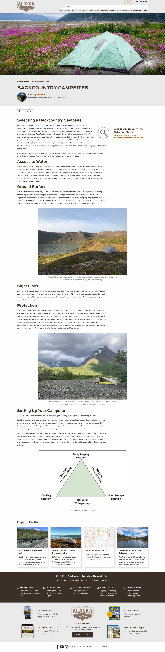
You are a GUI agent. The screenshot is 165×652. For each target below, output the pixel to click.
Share (28, 111)
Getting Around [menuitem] (123, 10)
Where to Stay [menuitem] (136, 10)
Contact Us (82, 635)
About (135, 2)
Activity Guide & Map (133, 628)
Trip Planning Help (82, 623)
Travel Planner (130, 610)
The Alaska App (45, 628)
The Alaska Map (45, 610)
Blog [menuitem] (145, 10)
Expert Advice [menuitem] (64, 10)
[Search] (63, 6)
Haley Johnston (38, 95)
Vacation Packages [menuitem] (108, 10)
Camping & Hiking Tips (40, 82)
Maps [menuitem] (85, 10)
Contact (143, 2)
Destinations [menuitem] (76, 10)
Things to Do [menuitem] (94, 10)
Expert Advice (23, 82)
